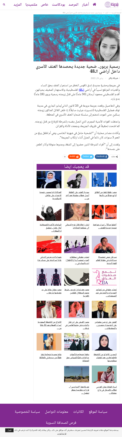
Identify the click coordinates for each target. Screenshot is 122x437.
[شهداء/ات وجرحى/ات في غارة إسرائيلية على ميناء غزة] (49, 244)
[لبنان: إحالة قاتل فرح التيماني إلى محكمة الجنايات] (76, 212)
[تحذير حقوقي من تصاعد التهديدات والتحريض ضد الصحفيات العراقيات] (104, 277)
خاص (44, 5)
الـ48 (81, 90)
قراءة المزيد (61, 434)
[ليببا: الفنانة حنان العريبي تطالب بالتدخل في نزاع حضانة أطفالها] (104, 374)
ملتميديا (31, 5)
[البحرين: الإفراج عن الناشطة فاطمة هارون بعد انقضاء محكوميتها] (104, 341)
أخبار (85, 5)
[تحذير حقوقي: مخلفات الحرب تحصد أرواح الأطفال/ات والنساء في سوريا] (76, 244)
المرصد (74, 5)
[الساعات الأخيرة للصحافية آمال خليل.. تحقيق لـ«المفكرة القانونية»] (49, 212)
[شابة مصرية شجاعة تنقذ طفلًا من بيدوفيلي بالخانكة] (49, 341)
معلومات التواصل (56, 412)
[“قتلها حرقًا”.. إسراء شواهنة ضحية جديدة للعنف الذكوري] (104, 212)
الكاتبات (78, 412)
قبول (9, 430)
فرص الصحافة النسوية (61, 423)
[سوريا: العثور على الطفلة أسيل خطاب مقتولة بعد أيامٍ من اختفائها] (76, 179)
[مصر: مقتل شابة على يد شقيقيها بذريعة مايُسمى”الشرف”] (49, 277)
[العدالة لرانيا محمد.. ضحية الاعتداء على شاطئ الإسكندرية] (49, 179)
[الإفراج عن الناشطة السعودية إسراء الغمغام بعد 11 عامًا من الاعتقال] (49, 309)
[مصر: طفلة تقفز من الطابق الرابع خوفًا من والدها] (104, 179)
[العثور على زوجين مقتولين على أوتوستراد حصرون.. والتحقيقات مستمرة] (104, 309)
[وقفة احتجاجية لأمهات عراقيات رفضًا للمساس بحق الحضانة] (76, 341)
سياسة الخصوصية (27, 412)
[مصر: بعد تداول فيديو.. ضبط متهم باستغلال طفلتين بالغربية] (76, 277)
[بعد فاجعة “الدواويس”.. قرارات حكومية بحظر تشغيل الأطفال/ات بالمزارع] (76, 374)
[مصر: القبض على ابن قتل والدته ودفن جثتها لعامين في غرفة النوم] (76, 309)
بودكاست (58, 5)
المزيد (18, 5)
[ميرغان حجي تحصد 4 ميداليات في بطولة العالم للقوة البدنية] (104, 244)
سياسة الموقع (98, 412)
